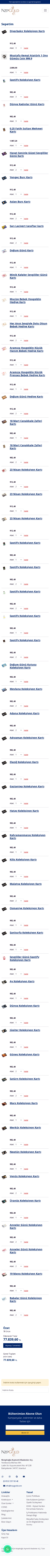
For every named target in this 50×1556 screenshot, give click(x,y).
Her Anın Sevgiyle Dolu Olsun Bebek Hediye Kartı (28, 325)
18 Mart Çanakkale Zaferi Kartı (26, 422)
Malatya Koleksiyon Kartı (26, 883)
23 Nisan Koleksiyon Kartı (26, 469)
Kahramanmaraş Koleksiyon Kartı (27, 836)
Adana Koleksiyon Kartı (24, 713)
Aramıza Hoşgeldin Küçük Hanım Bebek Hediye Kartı (26, 349)
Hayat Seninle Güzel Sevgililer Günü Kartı (29, 154)
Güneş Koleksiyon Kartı (24, 1054)
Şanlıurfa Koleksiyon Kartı (26, 932)
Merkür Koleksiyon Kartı (25, 1127)
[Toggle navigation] (45, 10)
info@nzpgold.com (13, 1486)
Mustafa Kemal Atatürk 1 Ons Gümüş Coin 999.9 (29, 57)
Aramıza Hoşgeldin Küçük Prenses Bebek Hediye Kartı (27, 373)
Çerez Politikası (33, 1496)
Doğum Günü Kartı (21, 250)
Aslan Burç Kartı (20, 201)
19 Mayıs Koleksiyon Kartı (26, 1273)
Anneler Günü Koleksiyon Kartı (26, 1226)
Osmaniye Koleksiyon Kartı (27, 908)
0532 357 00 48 (11, 1481)
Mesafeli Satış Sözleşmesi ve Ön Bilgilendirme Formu (37, 1522)
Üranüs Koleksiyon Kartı (25, 1200)
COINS (4, 1507)
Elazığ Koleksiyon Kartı (24, 762)
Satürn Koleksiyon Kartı (25, 1078)
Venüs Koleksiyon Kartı (24, 1176)
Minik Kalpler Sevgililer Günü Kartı (28, 276)
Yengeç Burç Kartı (21, 177)
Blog (3, 1514)
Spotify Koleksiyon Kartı (25, 79)
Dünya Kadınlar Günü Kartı (27, 104)
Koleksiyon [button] (6, 1499)
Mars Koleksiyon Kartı (24, 1103)
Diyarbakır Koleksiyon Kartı (27, 31)
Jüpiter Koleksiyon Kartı (25, 1030)
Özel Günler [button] (6, 1503)
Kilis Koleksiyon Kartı (23, 859)
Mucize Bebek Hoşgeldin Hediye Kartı (25, 300)
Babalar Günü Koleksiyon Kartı (26, 1299)
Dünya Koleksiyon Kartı (25, 1005)
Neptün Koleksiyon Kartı (25, 1151)
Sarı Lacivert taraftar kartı (27, 226)
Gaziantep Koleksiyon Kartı (27, 786)
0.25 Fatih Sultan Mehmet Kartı (26, 130)
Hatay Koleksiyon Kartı (24, 810)
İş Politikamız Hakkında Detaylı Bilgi (36, 1514)
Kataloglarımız (7, 1510)
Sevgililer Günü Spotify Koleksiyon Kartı (24, 958)
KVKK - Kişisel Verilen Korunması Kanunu (35, 1507)
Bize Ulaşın (6, 1522)
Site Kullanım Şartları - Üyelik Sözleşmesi (36, 1501)
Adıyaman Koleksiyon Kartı (27, 737)
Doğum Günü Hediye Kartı (26, 396)
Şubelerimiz (6, 1518)
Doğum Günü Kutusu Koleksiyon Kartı (23, 666)
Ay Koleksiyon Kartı (22, 981)
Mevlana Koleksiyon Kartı (26, 689)
